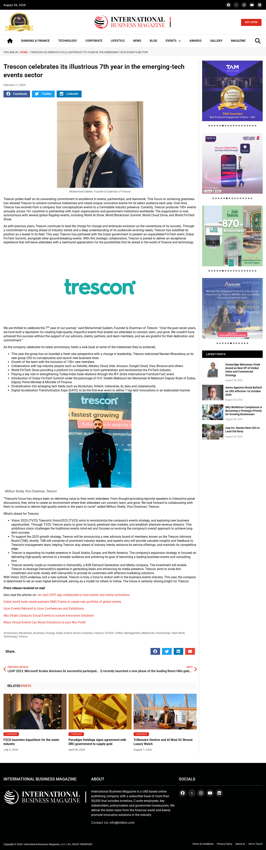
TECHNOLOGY (67, 40)
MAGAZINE (238, 40)
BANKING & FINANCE (35, 40)
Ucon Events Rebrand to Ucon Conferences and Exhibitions (44, 608)
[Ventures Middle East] (232, 305)
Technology (10, 636)
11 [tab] (236, 125)
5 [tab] (220, 125)
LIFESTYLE (118, 40)
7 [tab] (225, 125)
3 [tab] (214, 125)
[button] (17, 94)
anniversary (11, 633)
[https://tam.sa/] (232, 91)
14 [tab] (244, 125)
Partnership (163, 633)
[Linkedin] (259, 5)
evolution (87, 633)
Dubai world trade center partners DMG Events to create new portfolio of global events (62, 602)
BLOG (153, 40)
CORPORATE (93, 40)
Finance (99, 633)
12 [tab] (239, 125)
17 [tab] (253, 125)
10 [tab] (233, 125)
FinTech (109, 633)
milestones (148, 633)
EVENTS (171, 40)
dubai (59, 633)
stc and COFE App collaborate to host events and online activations (84, 595)
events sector (72, 633)
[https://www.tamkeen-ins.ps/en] (232, 163)
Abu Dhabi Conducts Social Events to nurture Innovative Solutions (49, 615)
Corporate (11, 734)
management (132, 633)
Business (38, 633)
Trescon (23, 636)
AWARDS (195, 40)
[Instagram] (244, 5)
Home (24, 52)
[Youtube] (252, 5)
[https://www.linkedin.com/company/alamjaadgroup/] (232, 236)
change (50, 633)
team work (178, 633)
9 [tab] (231, 125)
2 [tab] (212, 125)
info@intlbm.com (122, 822)
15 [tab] (247, 125)
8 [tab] (228, 125)
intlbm (119, 633)
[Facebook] (228, 5)
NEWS (137, 40)
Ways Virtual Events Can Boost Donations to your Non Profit (45, 622)
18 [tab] (255, 125)
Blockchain (25, 633)
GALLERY (216, 40)
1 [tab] (209, 125)
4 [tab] (217, 125)
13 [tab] (242, 125)
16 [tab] (250, 125)
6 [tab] (223, 125)
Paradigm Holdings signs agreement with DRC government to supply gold (97, 742)
